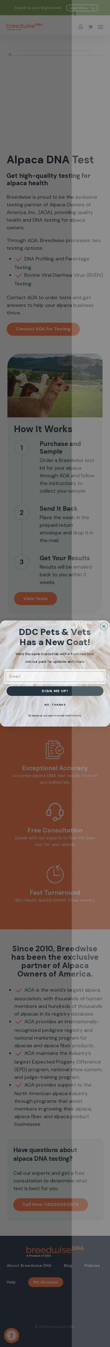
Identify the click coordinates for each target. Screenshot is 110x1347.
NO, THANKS (55, 704)
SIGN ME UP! (55, 691)
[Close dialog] (104, 626)
